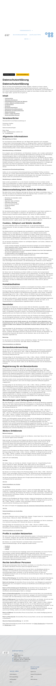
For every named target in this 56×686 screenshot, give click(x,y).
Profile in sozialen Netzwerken (12, 113)
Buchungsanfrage (14, 677)
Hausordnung (34, 679)
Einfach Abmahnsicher (39, 623)
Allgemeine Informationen (11, 100)
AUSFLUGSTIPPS (35, 35)
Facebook (7, 546)
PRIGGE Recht (8, 625)
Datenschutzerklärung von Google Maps (13, 511)
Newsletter (7, 106)
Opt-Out (5, 481)
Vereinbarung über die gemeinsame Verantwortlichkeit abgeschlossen (34, 505)
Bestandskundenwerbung (11, 107)
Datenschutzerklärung (36, 674)
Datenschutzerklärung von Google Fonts (13, 530)
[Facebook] (46, 33)
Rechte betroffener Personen (12, 115)
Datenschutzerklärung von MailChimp (12, 344)
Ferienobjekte (13, 674)
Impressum (33, 671)
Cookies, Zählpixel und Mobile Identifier (14, 103)
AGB (32, 677)
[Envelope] (49, 36)
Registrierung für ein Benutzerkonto (14, 109)
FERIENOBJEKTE (25, 30)
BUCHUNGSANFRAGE (20, 35)
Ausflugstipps (13, 679)
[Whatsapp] (52, 33)
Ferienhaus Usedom (9, 74)
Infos (11, 682)
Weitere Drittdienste (10, 112)
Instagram (7, 547)
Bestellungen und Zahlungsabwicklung (14, 110)
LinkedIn (7, 549)
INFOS (26, 39)
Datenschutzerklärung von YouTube (11, 484)
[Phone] (52, 36)
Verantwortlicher (9, 98)
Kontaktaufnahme (9, 104)
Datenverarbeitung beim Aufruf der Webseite (16, 101)
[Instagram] (49, 33)
